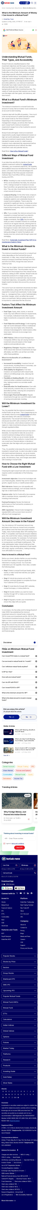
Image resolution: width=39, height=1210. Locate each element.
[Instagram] (24, 893)
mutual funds (27, 164)
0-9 (15, 1097)
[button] (24, 2)
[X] (17, 893)
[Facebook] (31, 893)
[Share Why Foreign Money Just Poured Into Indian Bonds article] (29, 819)
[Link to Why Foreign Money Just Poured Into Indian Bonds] (17, 808)
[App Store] (19, 888)
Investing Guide (10, 8)
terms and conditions (18, 843)
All (18, 1097)
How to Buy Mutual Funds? (19, 151)
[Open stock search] (32, 2)
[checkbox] (4, 843)
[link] (10, 865)
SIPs (21, 219)
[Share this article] (36, 30)
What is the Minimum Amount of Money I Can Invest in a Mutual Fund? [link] (30, 8)
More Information (7, 1201)
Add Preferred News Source (14, 30)
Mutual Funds (18, 8)
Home (3, 8)
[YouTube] (21, 893)
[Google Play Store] (7, 888)
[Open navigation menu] (35, 2)
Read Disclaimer (15, 1121)
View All (6, 755)
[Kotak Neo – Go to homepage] (7, 2)
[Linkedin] (28, 893)
